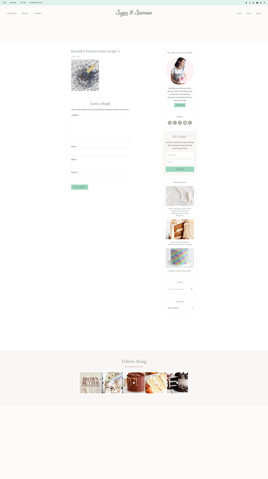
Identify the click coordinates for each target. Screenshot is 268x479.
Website (74, 172)
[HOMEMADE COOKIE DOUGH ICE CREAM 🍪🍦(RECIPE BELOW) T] (112, 382)
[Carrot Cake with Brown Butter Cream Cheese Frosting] (180, 229)
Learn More (180, 105)
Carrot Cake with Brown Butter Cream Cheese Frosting (180, 243)
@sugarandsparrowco (134, 367)
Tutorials (38, 13)
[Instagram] (180, 123)
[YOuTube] (185, 123)
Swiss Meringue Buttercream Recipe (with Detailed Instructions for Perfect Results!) (180, 212)
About (258, 13)
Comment (75, 115)
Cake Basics (11, 13)
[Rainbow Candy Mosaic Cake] (180, 258)
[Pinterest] (175, 123)
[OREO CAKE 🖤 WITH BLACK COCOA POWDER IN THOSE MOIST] (177, 382)
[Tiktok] (190, 123)
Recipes (25, 13)
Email (74, 160)
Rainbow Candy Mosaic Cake (180, 271)
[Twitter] (169, 123)
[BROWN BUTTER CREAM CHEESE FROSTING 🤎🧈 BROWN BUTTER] (90, 382)
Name (74, 147)
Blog (249, 13)
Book (239, 13)
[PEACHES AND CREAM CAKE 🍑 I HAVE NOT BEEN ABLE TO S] (155, 382)
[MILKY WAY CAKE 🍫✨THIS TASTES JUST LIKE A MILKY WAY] (134, 382)
